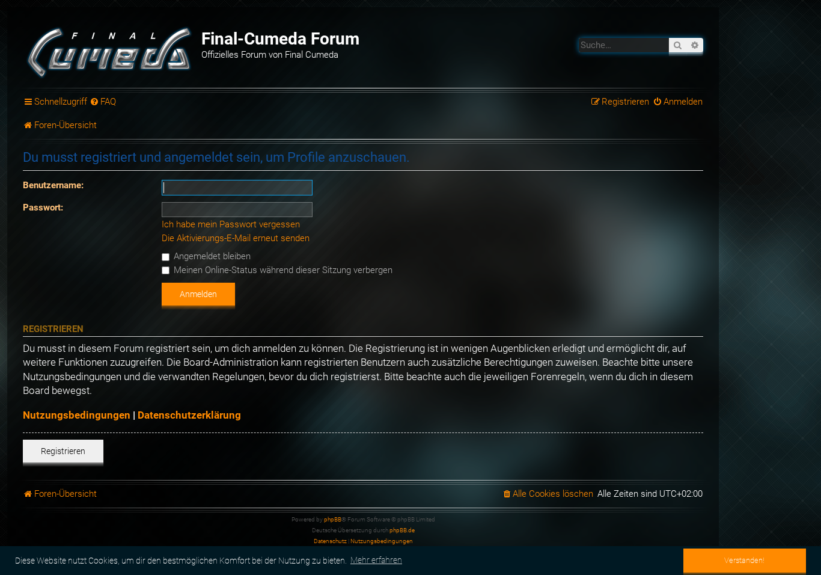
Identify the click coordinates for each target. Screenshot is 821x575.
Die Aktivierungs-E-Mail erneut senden (236, 238)
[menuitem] (103, 102)
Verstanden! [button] (744, 560)
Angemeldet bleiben (211, 256)
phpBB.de (402, 530)
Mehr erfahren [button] (376, 560)
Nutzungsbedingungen (76, 415)
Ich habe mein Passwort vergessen (231, 224)
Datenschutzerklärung (189, 415)
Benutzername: (53, 185)
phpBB (332, 519)
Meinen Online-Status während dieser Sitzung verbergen (281, 270)
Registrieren (63, 451)
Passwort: (43, 207)
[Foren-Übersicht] (110, 51)
